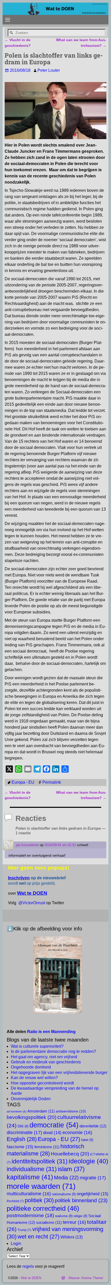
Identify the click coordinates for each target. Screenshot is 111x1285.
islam (71, 1168)
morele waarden (41, 1186)
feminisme (46, 1147)
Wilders (71, 1237)
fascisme (20, 1146)
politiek (39, 1200)
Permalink (51, 782)
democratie (53, 1125)
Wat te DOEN (31, 1278)
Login (16, 1243)
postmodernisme (30, 1215)
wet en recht (38, 1236)
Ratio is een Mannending (51, 1031)
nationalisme (64, 1194)
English (22, 1139)
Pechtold (15, 1201)
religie (80, 1216)
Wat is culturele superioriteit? (37, 1046)
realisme (64, 1216)
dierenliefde (93, 1126)
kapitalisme (30, 1177)
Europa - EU (23, 782)
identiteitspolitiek (40, 1161)
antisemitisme (71, 1111)
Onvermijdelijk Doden (31, 1099)
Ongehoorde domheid (31, 1067)
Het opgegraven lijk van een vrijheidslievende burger (59, 1072)
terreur (74, 1222)
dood (52, 1132)
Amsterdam (41, 1111)
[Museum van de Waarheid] (57, 974)
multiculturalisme (29, 1193)
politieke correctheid (43, 1208)
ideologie (88, 1161)
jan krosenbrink (27, 845)
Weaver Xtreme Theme (85, 1278)
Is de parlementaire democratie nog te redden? (53, 1051)
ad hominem (16, 1111)
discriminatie (24, 1132)
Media (66, 1177)
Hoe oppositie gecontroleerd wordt (42, 1083)
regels (28, 1266)
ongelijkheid (92, 1193)
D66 (23, 1126)
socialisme (49, 1222)
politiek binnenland (81, 1200)
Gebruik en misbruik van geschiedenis (46, 1062)
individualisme (32, 1169)
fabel (87, 1140)
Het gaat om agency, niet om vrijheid (44, 1057)
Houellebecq (70, 1153)
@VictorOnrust (31, 903)
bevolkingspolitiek (31, 1117)
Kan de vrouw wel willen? (34, 1077)
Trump (24, 1230)
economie (77, 1132)
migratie (93, 1177)
